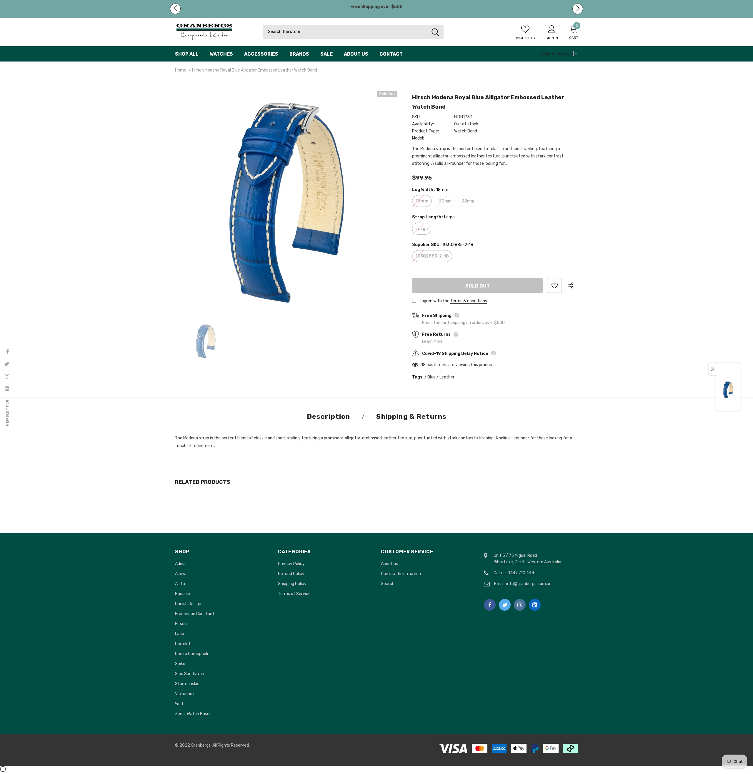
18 (423, 364)
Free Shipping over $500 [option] (376, 6)
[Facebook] (490, 605)
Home (180, 70)
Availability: (423, 124)
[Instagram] (520, 605)
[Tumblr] (535, 605)
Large (421, 228)
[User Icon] (551, 29)
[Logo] (214, 32)
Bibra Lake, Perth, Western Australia (527, 561)
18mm (422, 201)
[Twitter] (505, 605)
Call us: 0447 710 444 (514, 572)
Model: (418, 138)
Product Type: (425, 131)
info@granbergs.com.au (529, 583)
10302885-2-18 (432, 256)
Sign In (552, 38)
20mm (445, 201)
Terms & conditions (468, 300)
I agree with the (434, 300)
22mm (468, 201)
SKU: (416, 116)
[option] (286, 202)
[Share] (573, 285)
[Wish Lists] (554, 285)
